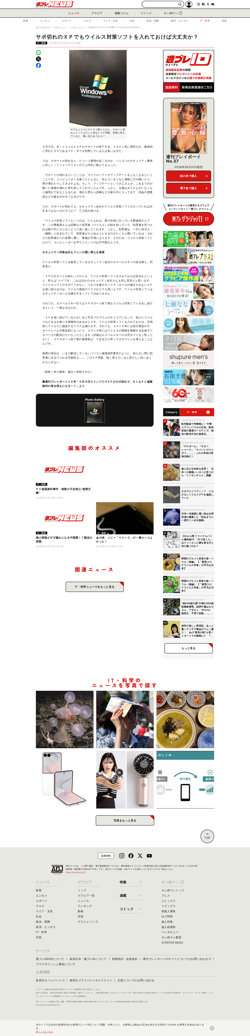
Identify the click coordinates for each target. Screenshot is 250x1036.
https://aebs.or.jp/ (76, 872)
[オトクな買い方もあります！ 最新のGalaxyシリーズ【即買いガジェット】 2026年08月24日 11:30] (65, 780)
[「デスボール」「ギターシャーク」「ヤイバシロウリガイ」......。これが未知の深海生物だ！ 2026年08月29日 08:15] (65, 719)
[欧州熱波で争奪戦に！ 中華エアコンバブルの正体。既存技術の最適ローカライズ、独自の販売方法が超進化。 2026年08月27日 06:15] (125, 719)
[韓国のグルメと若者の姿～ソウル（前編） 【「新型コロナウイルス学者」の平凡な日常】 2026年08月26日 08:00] (185, 719)
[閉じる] (212, 1028)
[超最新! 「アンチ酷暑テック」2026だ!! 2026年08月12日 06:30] (125, 780)
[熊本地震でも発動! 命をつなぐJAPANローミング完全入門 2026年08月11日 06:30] (185, 780)
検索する (180, 4)
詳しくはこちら (44, 1031)
